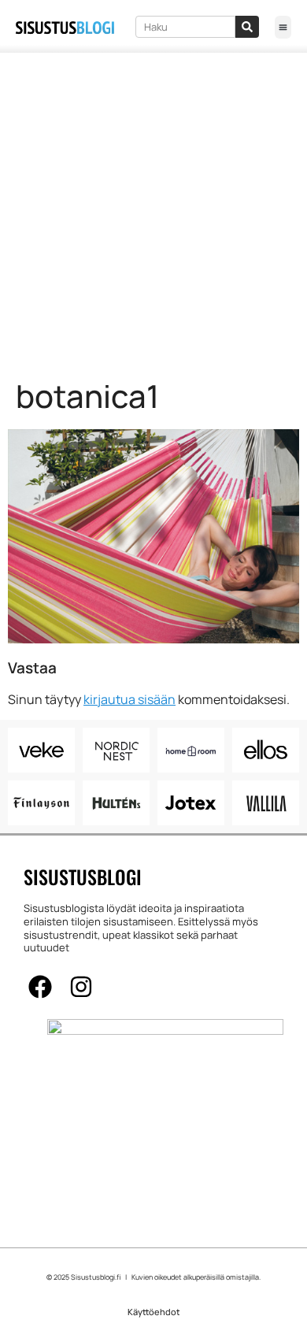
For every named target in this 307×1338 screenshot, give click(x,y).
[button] (283, 27)
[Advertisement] (153, 214)
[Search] (247, 27)
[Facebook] (40, 986)
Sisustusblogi (83, 876)
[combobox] (185, 27)
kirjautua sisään (129, 699)
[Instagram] (81, 986)
